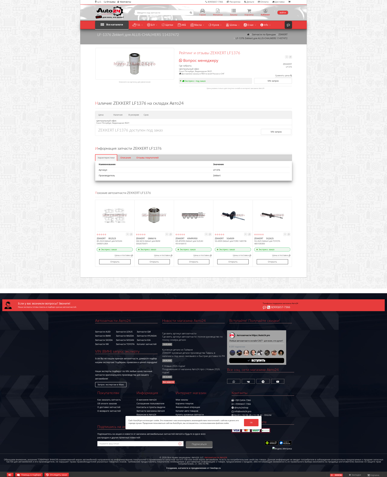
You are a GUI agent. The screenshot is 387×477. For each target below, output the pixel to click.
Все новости (168, 382)
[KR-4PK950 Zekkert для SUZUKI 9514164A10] (194, 215)
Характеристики (106, 157)
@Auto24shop (241, 407)
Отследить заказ (58, 474)
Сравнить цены (282, 75)
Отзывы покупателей (147, 157)
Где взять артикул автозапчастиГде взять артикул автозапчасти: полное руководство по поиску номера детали (192, 336)
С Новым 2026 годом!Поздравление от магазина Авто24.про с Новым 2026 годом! (191, 369)
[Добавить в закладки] (286, 57)
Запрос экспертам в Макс (111, 384)
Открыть (114, 261)
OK (251, 422)
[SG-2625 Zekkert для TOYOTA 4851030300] (272, 215)
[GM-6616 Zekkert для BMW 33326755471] (154, 215)
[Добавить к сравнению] (290, 57)
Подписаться (199, 444)
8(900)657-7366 (280, 307)
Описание (125, 157)
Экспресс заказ (109, 249)
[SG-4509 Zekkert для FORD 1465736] (233, 215)
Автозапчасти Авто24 (216, 457)
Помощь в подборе (31, 474)
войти (283, 12)
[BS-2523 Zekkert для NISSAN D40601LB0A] (115, 215)
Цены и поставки (123, 255)
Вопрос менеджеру (200, 60)
